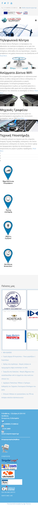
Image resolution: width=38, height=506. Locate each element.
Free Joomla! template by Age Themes (19, 504)
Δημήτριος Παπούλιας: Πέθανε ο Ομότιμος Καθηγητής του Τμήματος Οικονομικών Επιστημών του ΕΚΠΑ (18, 386)
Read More (3, 56)
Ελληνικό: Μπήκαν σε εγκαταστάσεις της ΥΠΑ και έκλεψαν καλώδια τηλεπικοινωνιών (17, 395)
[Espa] (15, 13)
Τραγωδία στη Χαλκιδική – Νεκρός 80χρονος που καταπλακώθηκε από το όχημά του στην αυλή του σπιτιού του (17, 375)
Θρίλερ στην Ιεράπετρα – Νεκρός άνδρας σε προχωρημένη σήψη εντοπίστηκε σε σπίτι (16, 366)
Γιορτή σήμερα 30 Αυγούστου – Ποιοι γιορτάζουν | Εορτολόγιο (18, 358)
